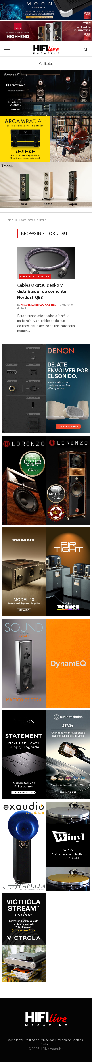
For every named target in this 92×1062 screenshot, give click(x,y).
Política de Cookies (70, 1040)
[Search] (85, 49)
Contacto (46, 1044)
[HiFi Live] (46, 49)
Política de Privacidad (40, 1040)
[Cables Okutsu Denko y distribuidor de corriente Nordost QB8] (46, 263)
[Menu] (7, 49)
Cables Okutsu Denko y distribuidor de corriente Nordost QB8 (41, 291)
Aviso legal (15, 1040)
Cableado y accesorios (34, 276)
